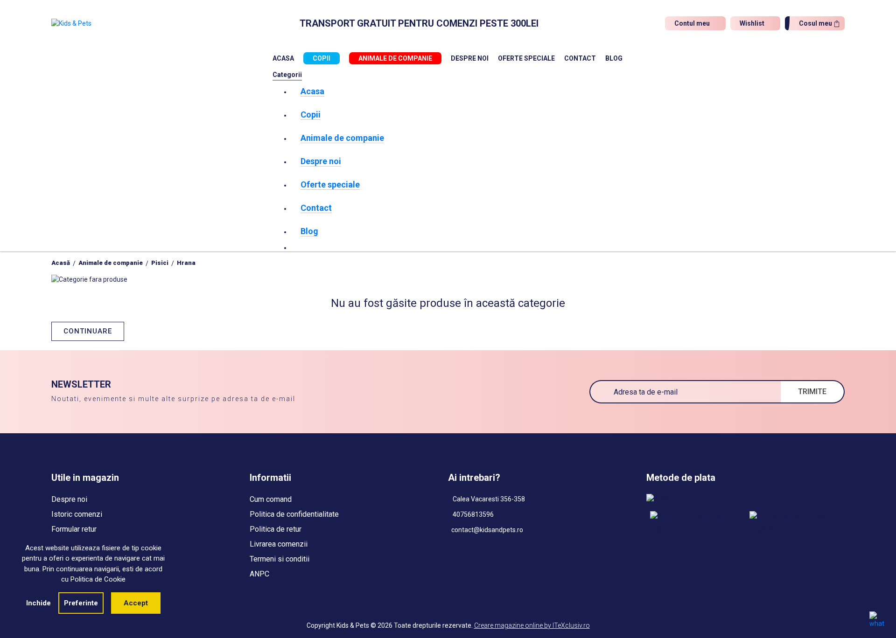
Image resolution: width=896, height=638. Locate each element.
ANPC (259, 573)
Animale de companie (395, 58)
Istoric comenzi (76, 514)
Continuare (87, 331)
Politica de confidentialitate (294, 514)
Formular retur (74, 529)
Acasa (283, 58)
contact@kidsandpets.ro (487, 530)
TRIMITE (812, 391)
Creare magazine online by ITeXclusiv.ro (532, 625)
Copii (321, 58)
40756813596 (472, 514)
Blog (614, 58)
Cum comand (271, 499)
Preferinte (81, 603)
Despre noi (470, 58)
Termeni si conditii (279, 559)
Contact (580, 58)
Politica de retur (275, 529)
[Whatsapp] (876, 619)
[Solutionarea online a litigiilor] (795, 522)
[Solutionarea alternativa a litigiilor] (696, 522)
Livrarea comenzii (279, 544)
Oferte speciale (526, 58)
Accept (136, 603)
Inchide (38, 603)
